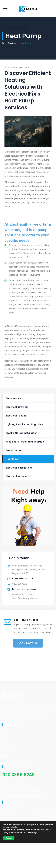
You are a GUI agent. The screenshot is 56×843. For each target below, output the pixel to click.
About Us (6, 738)
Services (6, 744)
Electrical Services (17, 476)
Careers (6, 755)
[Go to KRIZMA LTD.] (3, 43)
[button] (22, 792)
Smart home (13, 450)
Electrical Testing (16, 415)
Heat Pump (12, 459)
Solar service (13, 398)
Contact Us (8, 749)
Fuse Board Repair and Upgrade (25, 441)
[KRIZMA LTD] (28, 8)
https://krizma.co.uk (24, 589)
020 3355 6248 (18, 775)
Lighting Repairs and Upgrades (24, 424)
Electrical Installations (19, 467)
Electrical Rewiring (17, 407)
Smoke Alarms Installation (21, 433)
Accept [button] (8, 838)
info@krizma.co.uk (22, 578)
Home (5, 732)
